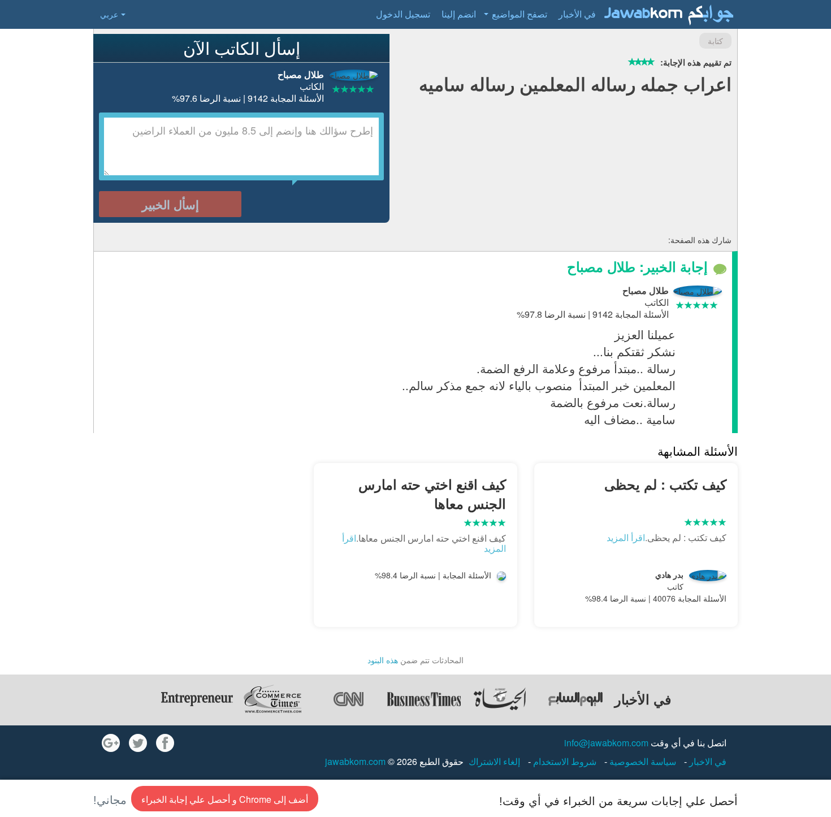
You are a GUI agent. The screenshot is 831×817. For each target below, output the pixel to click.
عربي (109, 14)
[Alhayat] (499, 699)
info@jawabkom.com (606, 742)
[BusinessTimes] (424, 699)
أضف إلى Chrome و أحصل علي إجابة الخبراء (224, 799)
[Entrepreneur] (196, 699)
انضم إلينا (459, 13)
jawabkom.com (355, 761)
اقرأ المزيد (626, 537)
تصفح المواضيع (519, 13)
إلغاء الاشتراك (494, 761)
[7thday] (575, 699)
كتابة (715, 40)
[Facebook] (165, 743)
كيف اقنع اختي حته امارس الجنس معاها (432, 493)
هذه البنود (382, 659)
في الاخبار (706, 761)
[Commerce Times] (272, 699)
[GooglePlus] (111, 743)
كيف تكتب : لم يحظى (665, 484)
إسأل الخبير (170, 204)
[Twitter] (138, 743)
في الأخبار (577, 13)
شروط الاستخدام (563, 761)
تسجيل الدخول (403, 13)
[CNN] (348, 699)
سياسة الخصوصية (641, 761)
